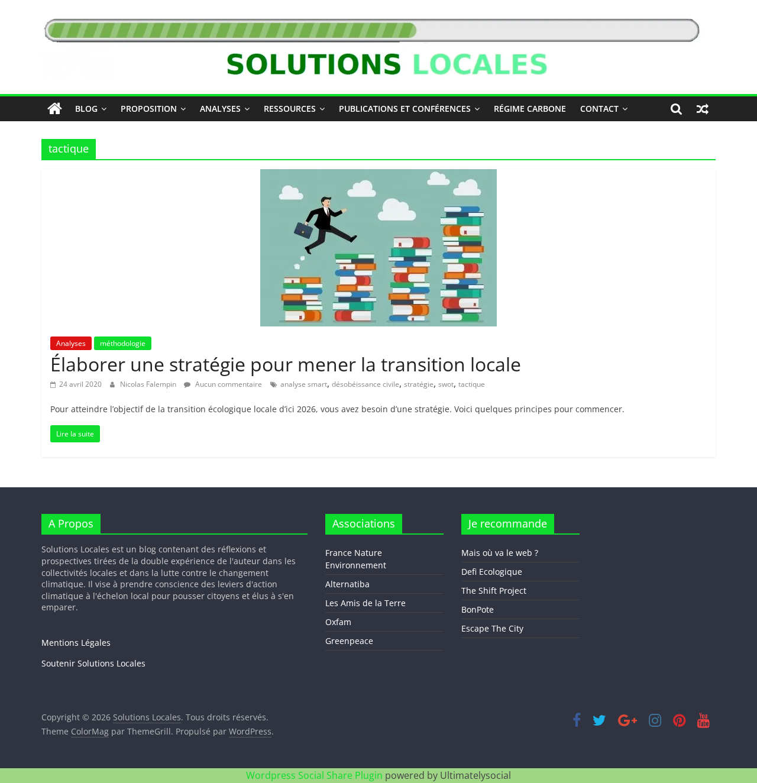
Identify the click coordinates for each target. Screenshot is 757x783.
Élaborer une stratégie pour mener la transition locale (285, 364)
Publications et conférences (405, 108)
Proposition (149, 108)
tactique (471, 384)
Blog (86, 108)
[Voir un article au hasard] (703, 108)
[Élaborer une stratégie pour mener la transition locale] (378, 176)
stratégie (419, 384)
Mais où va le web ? (499, 552)
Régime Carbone (530, 108)
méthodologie (122, 343)
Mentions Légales (76, 642)
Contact (599, 108)
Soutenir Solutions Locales (93, 663)
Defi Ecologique (491, 571)
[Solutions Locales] (54, 108)
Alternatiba (347, 584)
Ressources (290, 108)
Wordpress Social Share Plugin (315, 775)
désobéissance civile (365, 384)
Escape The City (492, 628)
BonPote (477, 609)
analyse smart (303, 384)
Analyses (220, 108)
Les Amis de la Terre (365, 603)
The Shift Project (493, 590)
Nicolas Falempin (149, 384)
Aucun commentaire (227, 384)
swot (446, 384)
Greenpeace (349, 640)
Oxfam (338, 621)
